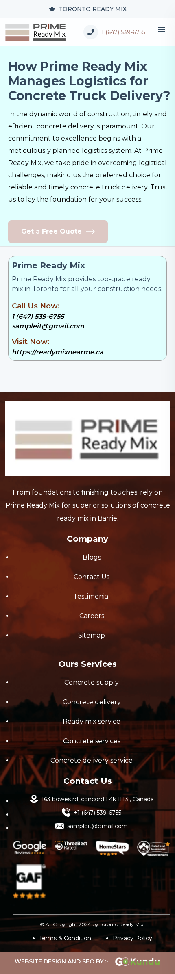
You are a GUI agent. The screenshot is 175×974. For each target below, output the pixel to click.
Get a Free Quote (51, 231)
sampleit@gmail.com (48, 326)
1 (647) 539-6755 (38, 316)
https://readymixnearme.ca (57, 352)
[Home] (36, 32)
